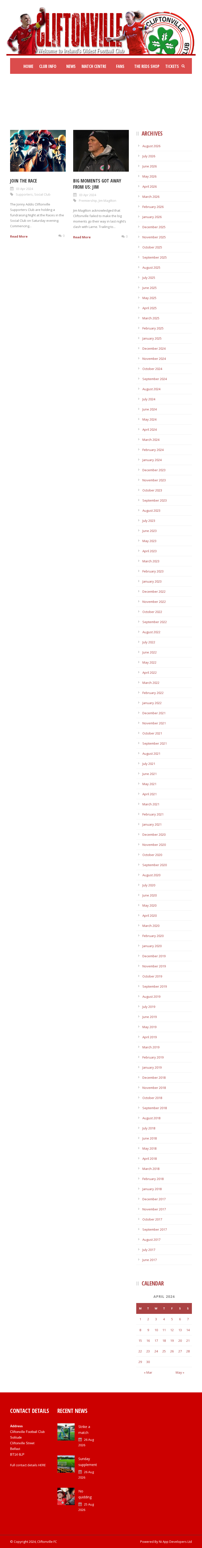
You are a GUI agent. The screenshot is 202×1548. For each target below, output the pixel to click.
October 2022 (152, 612)
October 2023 (152, 490)
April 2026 (149, 186)
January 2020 (152, 946)
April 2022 (149, 672)
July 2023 (148, 520)
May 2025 (149, 298)
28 (188, 1351)
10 (156, 1330)
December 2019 (154, 956)
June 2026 (149, 166)
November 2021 (154, 723)
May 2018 (149, 1148)
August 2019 (151, 996)
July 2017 (148, 1249)
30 (148, 1362)
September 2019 (154, 986)
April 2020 (149, 915)
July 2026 (148, 156)
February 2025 (153, 328)
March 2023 (150, 561)
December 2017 (154, 1199)
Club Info (47, 66)
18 (164, 1340)
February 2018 (153, 1179)
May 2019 (149, 1027)
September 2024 (154, 379)
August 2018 (151, 1118)
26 (172, 1351)
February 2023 (153, 571)
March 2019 (150, 1047)
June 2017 (149, 1260)
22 (140, 1351)
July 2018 (148, 1128)
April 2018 (149, 1158)
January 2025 (152, 338)
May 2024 (149, 419)
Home (28, 66)
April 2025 (149, 308)
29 (140, 1362)
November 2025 (154, 237)
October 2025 (152, 247)
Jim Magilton (107, 200)
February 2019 (153, 1057)
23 (148, 1351)
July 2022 (148, 642)
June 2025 (149, 287)
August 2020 (151, 875)
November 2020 (154, 844)
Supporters (24, 194)
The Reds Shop (146, 66)
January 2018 (152, 1189)
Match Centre (94, 66)
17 (156, 1340)
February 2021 (153, 814)
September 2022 (154, 622)
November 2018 (154, 1087)
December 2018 (154, 1077)
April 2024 (149, 429)
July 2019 (148, 1006)
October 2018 (152, 1098)
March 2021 (150, 804)
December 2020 (154, 834)
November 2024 (154, 358)
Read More (19, 236)
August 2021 (151, 753)
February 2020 (153, 936)
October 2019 (152, 976)
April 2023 (149, 551)
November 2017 (154, 1209)
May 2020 (149, 905)
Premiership (88, 200)
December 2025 (154, 227)
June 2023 (149, 531)
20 (180, 1340)
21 (188, 1340)
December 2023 (154, 470)
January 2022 (152, 703)
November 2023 (154, 480)
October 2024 (152, 369)
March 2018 (150, 1168)
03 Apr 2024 (24, 188)
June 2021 (149, 774)
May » (180, 1372)
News (71, 66)
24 (156, 1351)
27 (180, 1351)
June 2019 (149, 1017)
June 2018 (149, 1138)
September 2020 (154, 865)
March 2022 (150, 682)
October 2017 (152, 1219)
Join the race (23, 181)
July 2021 (148, 763)
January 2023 (152, 581)
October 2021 (152, 733)
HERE (42, 1465)
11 (164, 1330)
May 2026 (149, 176)
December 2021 (154, 713)
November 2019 (154, 966)
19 (172, 1340)
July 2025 (148, 277)
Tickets (172, 66)
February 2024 (153, 450)
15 (140, 1340)
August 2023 (151, 510)
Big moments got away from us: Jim (97, 184)
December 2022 (154, 591)
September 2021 (154, 743)
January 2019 (152, 1067)
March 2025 (150, 318)
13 (180, 1330)
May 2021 (149, 784)
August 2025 (151, 267)
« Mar (148, 1372)
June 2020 (149, 895)
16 (148, 1340)
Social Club (42, 194)
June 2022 (149, 652)
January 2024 (152, 460)
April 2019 (149, 1037)
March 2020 (150, 925)
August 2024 (151, 389)
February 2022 (153, 693)
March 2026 (150, 196)
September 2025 (154, 257)
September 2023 (154, 500)
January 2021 (152, 824)
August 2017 (151, 1239)
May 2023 (149, 541)
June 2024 (149, 409)
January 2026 (152, 217)
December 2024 (154, 348)
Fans (120, 66)
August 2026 (151, 146)
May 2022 (149, 662)
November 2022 (154, 601)
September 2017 (154, 1229)
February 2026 (153, 206)
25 (164, 1351)
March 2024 (150, 439)
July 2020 (148, 885)
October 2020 (152, 855)
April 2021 (149, 794)
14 (188, 1330)
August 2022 (151, 632)
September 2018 (154, 1108)
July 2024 (148, 399)
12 (172, 1330)
